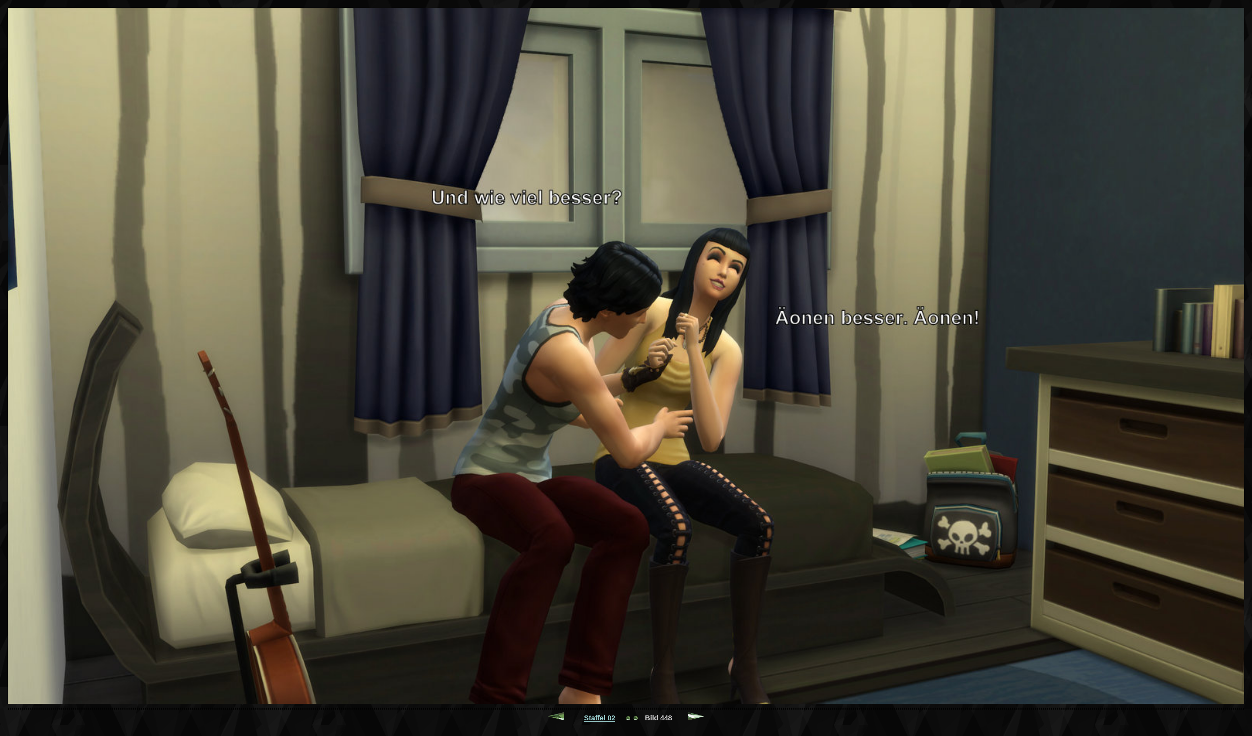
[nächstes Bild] (696, 718)
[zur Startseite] (632, 718)
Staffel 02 (599, 718)
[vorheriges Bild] (555, 718)
